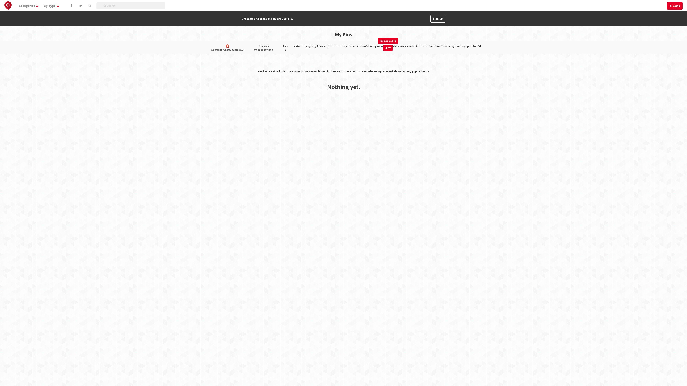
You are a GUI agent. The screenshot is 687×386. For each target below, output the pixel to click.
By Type (50, 6)
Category (263, 47)
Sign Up (438, 18)
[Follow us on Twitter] (80, 5)
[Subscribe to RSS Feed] (89, 5)
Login (676, 6)
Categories (27, 6)
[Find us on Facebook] (71, 5)
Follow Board (388, 41)
